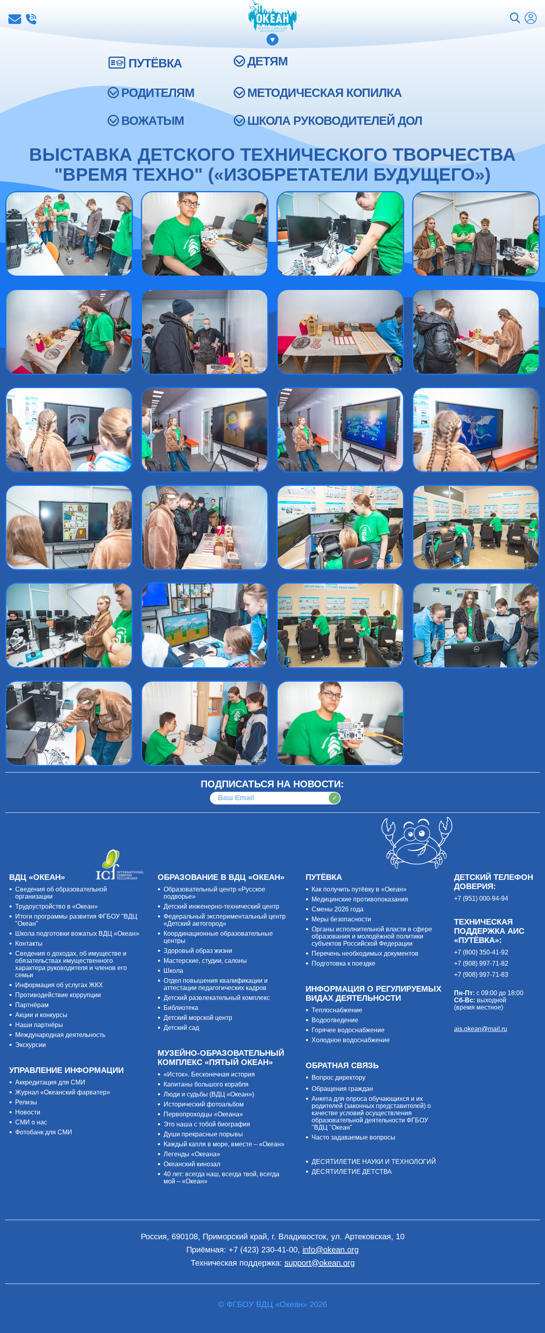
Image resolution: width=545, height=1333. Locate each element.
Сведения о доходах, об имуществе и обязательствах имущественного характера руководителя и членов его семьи (71, 964)
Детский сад (181, 1027)
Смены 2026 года (337, 909)
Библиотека (181, 1007)
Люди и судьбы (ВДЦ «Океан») (209, 1094)
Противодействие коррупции (58, 995)
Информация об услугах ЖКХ (59, 985)
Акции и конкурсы (41, 1015)
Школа (173, 970)
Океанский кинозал (192, 1164)
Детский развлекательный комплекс (217, 997)
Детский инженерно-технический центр (221, 906)
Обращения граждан (342, 1088)
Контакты (29, 943)
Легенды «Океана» (192, 1154)
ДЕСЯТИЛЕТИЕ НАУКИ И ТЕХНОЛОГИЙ (374, 1161)
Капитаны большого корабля (206, 1084)
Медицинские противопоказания (360, 899)
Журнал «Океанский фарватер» (62, 1092)
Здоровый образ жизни (198, 950)
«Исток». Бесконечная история (209, 1074)
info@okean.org (15, 19)
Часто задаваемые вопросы (353, 1137)
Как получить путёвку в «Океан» (359, 889)
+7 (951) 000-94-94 (481, 898)
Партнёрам (32, 1005)
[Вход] (530, 19)
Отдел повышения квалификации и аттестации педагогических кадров (216, 984)
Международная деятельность (60, 1034)
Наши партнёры (39, 1024)
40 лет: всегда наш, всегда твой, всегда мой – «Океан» (221, 1178)
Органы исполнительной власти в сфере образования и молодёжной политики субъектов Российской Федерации (372, 936)
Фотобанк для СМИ (43, 1132)
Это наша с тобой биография (207, 1124)
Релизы (26, 1102)
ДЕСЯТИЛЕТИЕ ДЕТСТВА (352, 1171)
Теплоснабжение (337, 1010)
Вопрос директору (338, 1077)
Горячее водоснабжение (348, 1030)
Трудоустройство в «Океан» (56, 906)
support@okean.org (319, 1262)
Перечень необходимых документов (365, 953)
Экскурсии (30, 1044)
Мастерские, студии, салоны (205, 960)
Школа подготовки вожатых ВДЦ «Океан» (77, 933)
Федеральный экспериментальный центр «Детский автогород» (225, 920)
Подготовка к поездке (343, 963)
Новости (27, 1112)
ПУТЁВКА (155, 63)
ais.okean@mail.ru (480, 1028)
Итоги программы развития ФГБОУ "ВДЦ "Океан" (76, 920)
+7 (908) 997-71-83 (481, 974)
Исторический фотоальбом (204, 1104)
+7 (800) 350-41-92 (481, 952)
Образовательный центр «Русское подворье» (214, 893)
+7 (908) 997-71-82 (481, 963)
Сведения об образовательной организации (61, 893)
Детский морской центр (198, 1017)
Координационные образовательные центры (218, 937)
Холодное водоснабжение (351, 1040)
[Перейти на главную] (272, 17)
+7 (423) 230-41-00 (31, 19)
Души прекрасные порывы (203, 1134)
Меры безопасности (341, 919)
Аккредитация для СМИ (50, 1082)
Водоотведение (335, 1020)
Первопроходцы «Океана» (203, 1114)
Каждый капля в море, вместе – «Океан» (224, 1144)
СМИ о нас (31, 1122)
